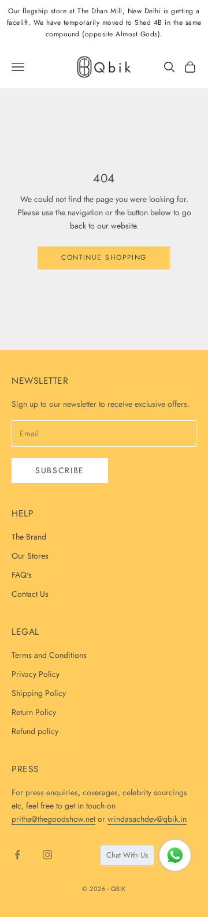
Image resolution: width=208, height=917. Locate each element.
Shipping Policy (39, 693)
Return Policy (34, 712)
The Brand (29, 536)
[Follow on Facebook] (17, 854)
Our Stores (30, 556)
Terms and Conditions (49, 655)
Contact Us (30, 594)
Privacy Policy (36, 674)
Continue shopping (103, 257)
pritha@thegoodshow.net (53, 819)
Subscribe (59, 470)
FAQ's (22, 575)
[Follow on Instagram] (47, 854)
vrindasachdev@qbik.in (147, 819)
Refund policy (35, 731)
